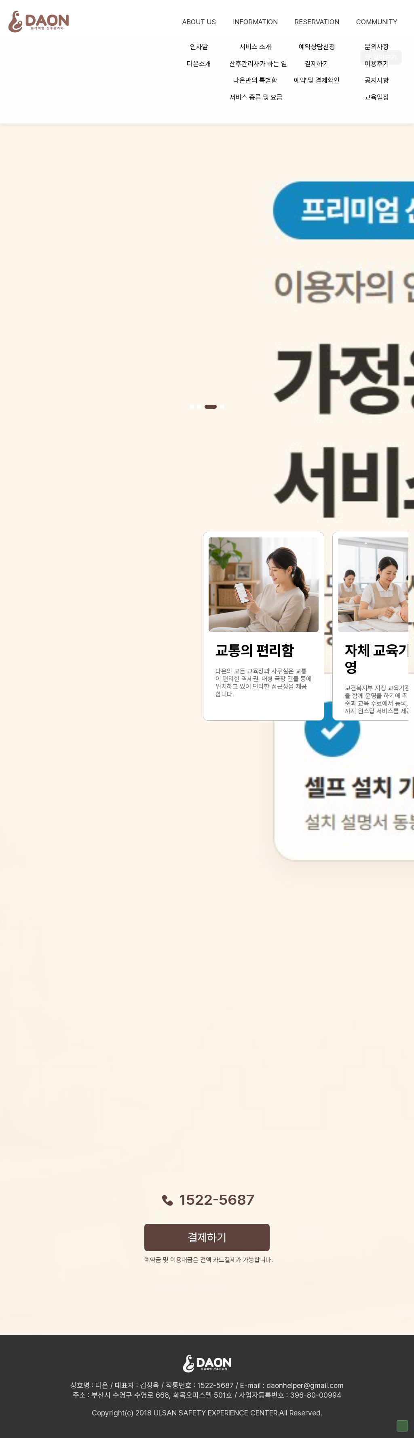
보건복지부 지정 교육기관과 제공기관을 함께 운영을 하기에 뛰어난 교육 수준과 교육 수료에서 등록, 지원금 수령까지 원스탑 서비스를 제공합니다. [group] (263, 678)
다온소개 (199, 64)
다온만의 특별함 (255, 80)
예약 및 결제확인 (317, 80)
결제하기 (317, 64)
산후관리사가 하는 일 (256, 64)
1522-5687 (217, 1199)
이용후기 (377, 64)
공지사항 (377, 80)
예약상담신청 (317, 47)
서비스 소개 (255, 47)
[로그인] (402, 1426)
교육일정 (377, 97)
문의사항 (377, 47)
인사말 (199, 47)
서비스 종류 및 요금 (256, 97)
